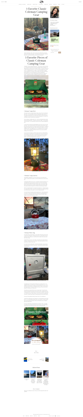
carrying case (36, 194)
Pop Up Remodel (41, 4)
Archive (59, 4)
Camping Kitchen (35, 4)
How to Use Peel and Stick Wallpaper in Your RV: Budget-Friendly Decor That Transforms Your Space (46, 381)
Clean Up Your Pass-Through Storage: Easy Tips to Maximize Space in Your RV (39, 380)
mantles (40, 184)
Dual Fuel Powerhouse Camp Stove (28, 133)
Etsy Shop (63, 4)
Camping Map (46, 4)
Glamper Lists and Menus (22, 4)
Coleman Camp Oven (42, 283)
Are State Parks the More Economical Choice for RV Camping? (33, 380)
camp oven (32, 6)
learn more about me (52, 25)
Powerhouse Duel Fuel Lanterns (34, 192)
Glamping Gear (29, 4)
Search (59, 52)
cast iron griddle (31, 114)
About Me (50, 4)
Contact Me (55, 4)
